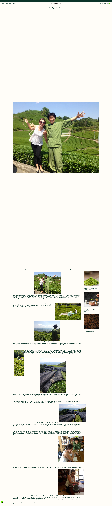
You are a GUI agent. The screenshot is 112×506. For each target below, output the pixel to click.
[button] (3, 3)
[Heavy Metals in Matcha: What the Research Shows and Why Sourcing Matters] (91, 278)
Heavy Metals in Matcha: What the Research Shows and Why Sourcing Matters (90, 289)
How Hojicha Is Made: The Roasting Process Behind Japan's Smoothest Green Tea (90, 331)
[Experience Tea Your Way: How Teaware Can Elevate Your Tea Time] (91, 299)
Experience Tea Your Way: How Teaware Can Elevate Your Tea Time (90, 310)
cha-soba (20, 424)
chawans (75, 467)
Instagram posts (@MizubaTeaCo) (39, 269)
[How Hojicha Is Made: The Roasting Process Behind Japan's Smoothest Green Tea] (91, 321)
